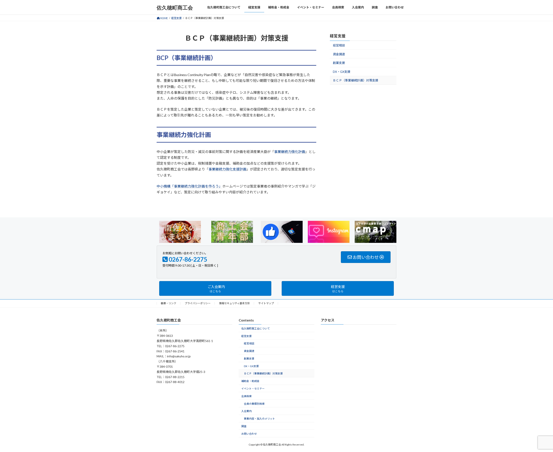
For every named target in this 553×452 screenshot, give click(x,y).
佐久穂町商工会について (255, 328)
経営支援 (337, 35)
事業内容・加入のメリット (259, 418)
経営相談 (339, 45)
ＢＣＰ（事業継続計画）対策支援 (355, 80)
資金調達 (339, 54)
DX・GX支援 (341, 71)
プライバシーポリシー (198, 303)
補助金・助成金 (250, 381)
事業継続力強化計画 (289, 152)
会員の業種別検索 (254, 403)
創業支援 (339, 63)
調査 (243, 426)
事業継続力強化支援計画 (227, 169)
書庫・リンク (168, 303)
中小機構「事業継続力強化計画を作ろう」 (189, 186)
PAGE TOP (536, 434)
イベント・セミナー (253, 388)
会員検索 (246, 396)
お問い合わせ (249, 433)
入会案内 (246, 411)
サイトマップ (266, 303)
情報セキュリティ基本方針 (234, 303)
